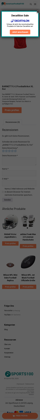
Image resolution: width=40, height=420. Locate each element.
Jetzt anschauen (20, 32)
